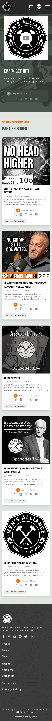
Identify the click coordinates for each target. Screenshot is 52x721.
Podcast (7, 649)
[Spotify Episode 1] (20, 214)
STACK (34, 716)
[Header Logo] (7, 7)
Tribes (6, 643)
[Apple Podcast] (25, 636)
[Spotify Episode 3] (20, 399)
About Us (7, 669)
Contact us (9, 683)
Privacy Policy (11, 689)
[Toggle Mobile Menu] (47, 7)
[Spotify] (20, 636)
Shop (5, 656)
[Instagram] (9, 636)
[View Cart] (31, 7)
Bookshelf (8, 675)
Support (7, 663)
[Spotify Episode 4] (20, 494)
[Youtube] (14, 636)
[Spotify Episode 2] (20, 308)
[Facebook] (3, 636)
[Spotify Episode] (20, 99)
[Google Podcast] (31, 636)
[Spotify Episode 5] (20, 585)
